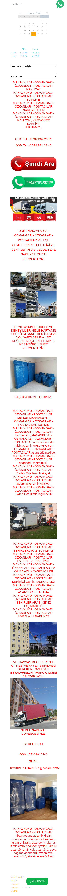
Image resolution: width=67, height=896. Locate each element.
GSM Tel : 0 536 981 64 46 (33, 145)
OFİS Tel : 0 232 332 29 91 (33, 139)
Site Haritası (16, 4)
